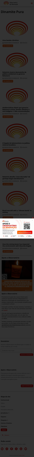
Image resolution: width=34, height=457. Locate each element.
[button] (33, 218)
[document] (17, 228)
